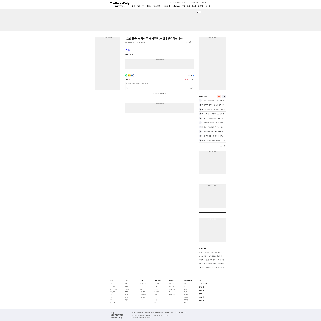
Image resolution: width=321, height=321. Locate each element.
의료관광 (201, 6)
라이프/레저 (143, 284)
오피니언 (112, 302)
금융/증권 (127, 289)
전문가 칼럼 (172, 286)
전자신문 (179, 3)
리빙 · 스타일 (143, 294)
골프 (155, 302)
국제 (111, 300)
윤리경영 (167, 313)
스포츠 (156, 289)
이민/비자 (112, 292)
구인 (185, 284)
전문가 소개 (172, 289)
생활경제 (127, 286)
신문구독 (172, 3)
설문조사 (128, 50)
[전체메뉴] (207, 6)
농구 (155, 297)
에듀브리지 (202, 287)
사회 (138, 6)
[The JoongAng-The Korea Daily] (116, 315)
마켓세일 (186, 300)
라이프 (148, 6)
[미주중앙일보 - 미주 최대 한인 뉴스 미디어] (120, 4)
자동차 (126, 300)
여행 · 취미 (142, 292)
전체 (133, 6)
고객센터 (172, 313)
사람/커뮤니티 (113, 289)
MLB (155, 294)
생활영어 (201, 290)
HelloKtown (176, 6)
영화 (155, 286)
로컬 (224, 96)
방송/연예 (156, 284)
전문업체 (186, 294)
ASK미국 (167, 6)
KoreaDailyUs (203, 284)
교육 (188, 6)
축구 (155, 305)
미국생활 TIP (172, 292)
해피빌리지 (202, 300)
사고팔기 (186, 297)
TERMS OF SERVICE (159, 313)
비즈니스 (127, 297)
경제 (143, 6)
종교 (141, 289)
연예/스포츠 (156, 6)
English (185, 3)
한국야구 (156, 292)
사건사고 (112, 286)
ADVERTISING (140, 313)
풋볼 (155, 300)
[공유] (193, 42)
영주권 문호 (172, 294)
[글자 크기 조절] (187, 42)
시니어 (141, 300)
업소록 (194, 6)
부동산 (126, 294)
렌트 (185, 286)
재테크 (126, 292)
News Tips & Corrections (181, 313)
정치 (111, 297)
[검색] (210, 6)
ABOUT (133, 313)
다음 (224, 145)
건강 (141, 286)
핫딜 (183, 6)
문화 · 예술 (142, 297)
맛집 (185, 302)
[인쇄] (190, 42)
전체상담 (171, 284)
